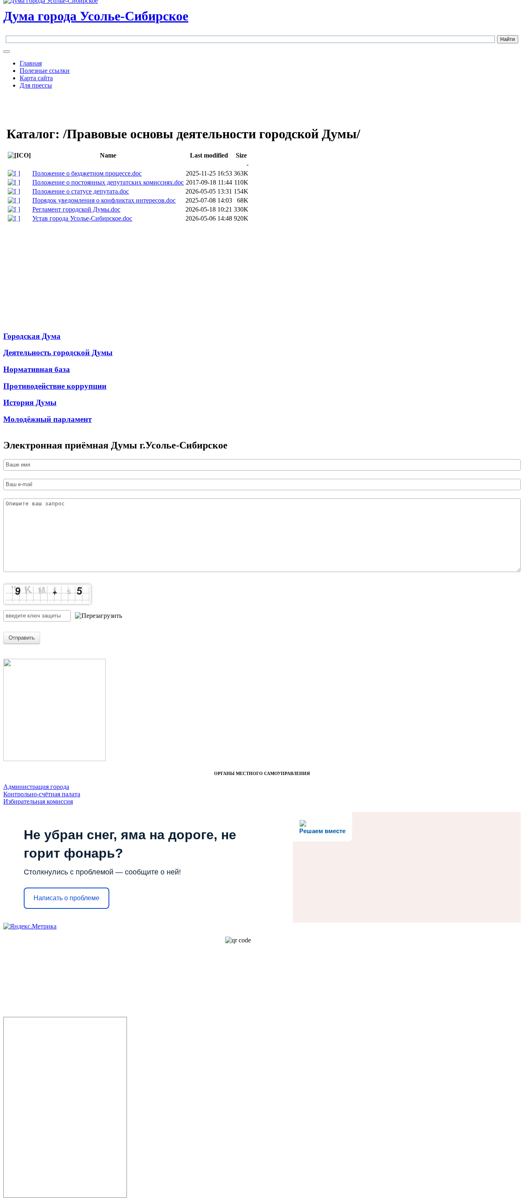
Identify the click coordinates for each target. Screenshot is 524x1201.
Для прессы (36, 85)
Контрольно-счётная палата (41, 794)
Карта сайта (36, 77)
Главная (31, 63)
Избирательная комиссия (38, 801)
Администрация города (36, 786)
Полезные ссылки (45, 70)
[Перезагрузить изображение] (98, 616)
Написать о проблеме (66, 898)
